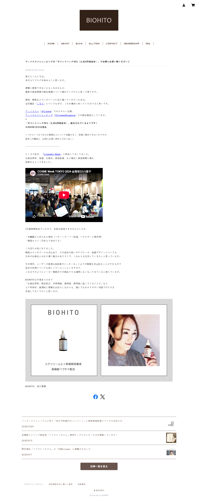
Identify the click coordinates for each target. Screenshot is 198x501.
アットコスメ (32, 111)
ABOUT (65, 43)
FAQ (148, 43)
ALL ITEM (94, 43)
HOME (51, 43)
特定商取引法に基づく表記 (61, 484)
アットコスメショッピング (39, 115)
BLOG (79, 43)
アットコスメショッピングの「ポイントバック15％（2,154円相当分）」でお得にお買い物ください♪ (77, 61)
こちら (40, 103)
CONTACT (112, 43)
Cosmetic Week (52, 154)
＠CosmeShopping (65, 115)
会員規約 (82, 484)
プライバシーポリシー (34, 484)
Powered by (96, 495)
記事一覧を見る (99, 466)
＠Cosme (46, 111)
